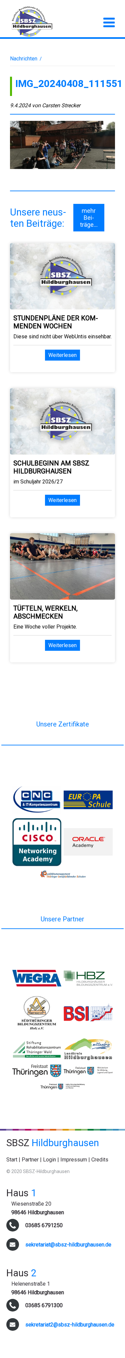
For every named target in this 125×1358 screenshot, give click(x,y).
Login (49, 1159)
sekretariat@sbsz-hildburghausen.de (68, 1244)
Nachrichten (23, 58)
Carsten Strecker (61, 105)
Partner (30, 1159)
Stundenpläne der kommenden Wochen (55, 322)
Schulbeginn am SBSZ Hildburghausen (51, 467)
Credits (99, 1159)
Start (11, 1159)
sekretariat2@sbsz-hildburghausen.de (69, 1324)
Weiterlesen (62, 355)
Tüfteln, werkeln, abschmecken (45, 612)
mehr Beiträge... (89, 217)
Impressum (73, 1159)
